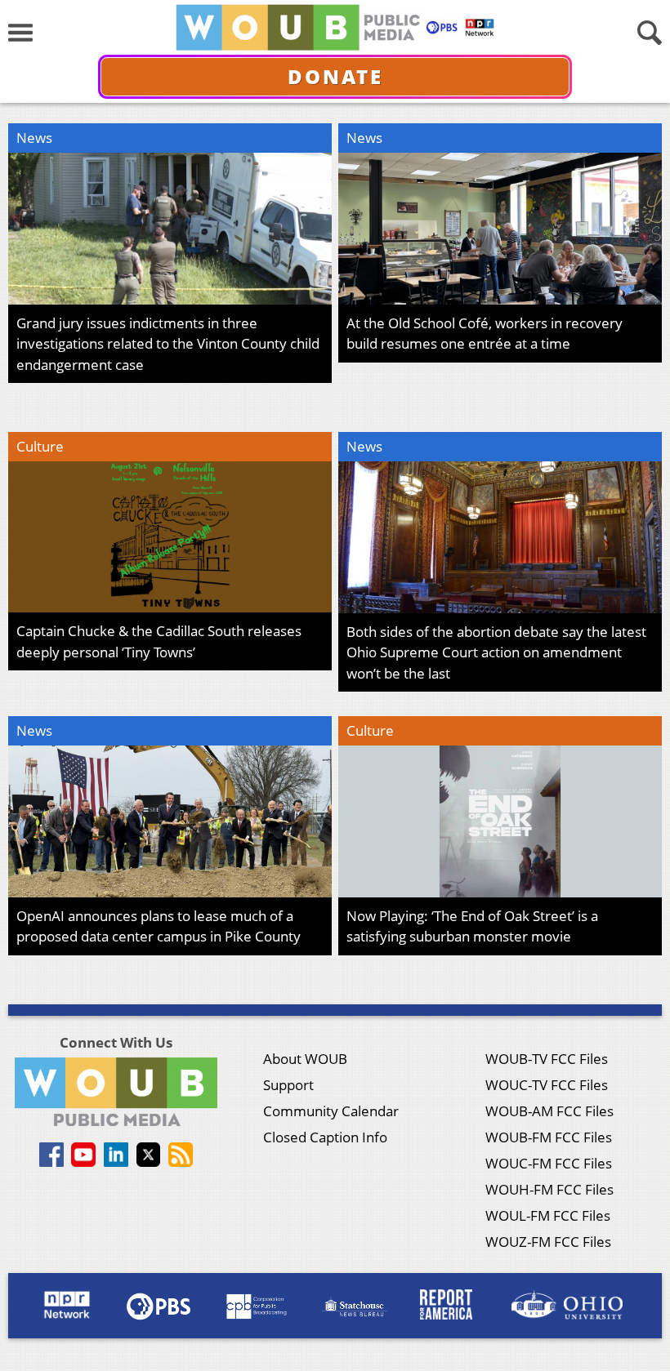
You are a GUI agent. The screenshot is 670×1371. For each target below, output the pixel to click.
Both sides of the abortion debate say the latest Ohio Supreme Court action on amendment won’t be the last (496, 652)
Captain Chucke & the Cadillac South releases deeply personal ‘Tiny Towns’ (159, 641)
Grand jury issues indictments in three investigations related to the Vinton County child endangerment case (167, 344)
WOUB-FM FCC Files (548, 1137)
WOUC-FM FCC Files (548, 1163)
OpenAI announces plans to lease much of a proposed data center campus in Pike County (158, 926)
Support (288, 1084)
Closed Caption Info (325, 1137)
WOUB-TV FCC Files (546, 1058)
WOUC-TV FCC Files (546, 1084)
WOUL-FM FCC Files (547, 1215)
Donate (335, 76)
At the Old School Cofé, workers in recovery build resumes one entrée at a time (484, 334)
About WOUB (305, 1058)
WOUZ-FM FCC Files (548, 1241)
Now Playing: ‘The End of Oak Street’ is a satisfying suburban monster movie (472, 926)
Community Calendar (331, 1111)
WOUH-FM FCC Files (549, 1189)
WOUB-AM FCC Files (549, 1111)
